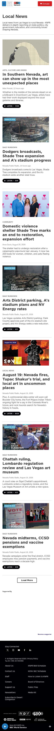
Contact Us (10, 671)
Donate (45, 4)
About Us (9, 666)
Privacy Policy (32, 659)
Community (8, 222)
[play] (5, 726)
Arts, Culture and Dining (15, 70)
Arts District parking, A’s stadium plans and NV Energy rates (26, 305)
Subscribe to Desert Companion (13, 699)
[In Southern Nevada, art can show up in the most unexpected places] (26, 52)
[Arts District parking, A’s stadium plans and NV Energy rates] (26, 278)
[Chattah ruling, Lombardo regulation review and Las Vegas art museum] (26, 437)
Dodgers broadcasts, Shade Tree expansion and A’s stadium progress (27, 156)
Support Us (10, 687)
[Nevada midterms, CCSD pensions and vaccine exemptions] (26, 516)
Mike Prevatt (7, 88)
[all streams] (50, 726)
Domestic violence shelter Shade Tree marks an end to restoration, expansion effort (27, 233)
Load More (27, 580)
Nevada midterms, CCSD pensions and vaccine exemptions (26, 542)
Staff (7, 677)
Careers (8, 682)
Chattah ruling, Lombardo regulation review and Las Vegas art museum (26, 465)
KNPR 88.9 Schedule (37, 666)
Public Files (33, 687)
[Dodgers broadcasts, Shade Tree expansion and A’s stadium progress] (26, 129)
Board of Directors (36, 682)
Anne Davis (7, 245)
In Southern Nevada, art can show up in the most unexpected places (26, 79)
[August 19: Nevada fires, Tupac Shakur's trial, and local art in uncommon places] (26, 353)
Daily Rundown (10, 147)
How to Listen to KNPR (38, 677)
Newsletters (10, 693)
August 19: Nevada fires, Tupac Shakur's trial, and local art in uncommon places (26, 381)
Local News (8, 371)
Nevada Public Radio (11, 166)
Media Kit (32, 693)
